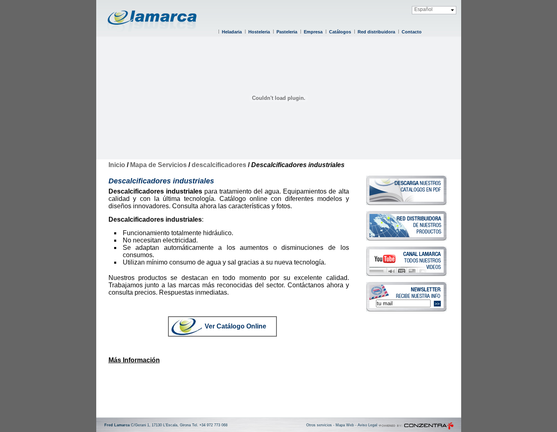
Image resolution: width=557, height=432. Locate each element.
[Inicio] (155, 34)
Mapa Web (345, 425)
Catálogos (340, 31)
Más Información (134, 360)
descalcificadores (219, 164)
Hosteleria (259, 31)
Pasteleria (286, 31)
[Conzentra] (416, 428)
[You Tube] (406, 273)
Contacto (412, 31)
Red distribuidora (376, 31)
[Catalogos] (406, 202)
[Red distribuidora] (406, 238)
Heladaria (232, 31)
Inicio (116, 164)
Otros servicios (319, 425)
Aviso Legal (367, 425)
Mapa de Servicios (158, 164)
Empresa (313, 31)
